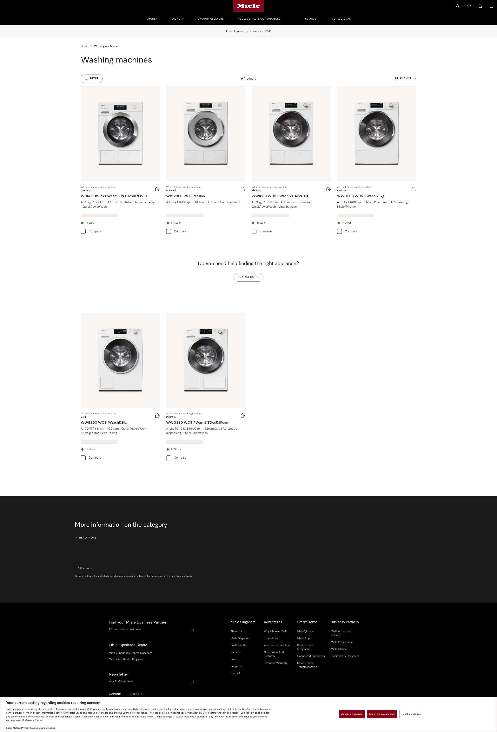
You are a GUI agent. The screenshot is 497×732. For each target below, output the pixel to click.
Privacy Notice (29, 728)
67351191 (136, 694)
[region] (248, 714)
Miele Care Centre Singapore (126, 659)
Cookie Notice (47, 728)
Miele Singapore (240, 638)
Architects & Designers (345, 656)
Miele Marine (339, 649)
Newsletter (118, 674)
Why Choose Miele (275, 631)
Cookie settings (412, 714)
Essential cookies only (382, 714)
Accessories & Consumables (259, 19)
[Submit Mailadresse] (192, 682)
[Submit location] (192, 630)
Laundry (178, 19)
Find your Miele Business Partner (137, 622)
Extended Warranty (275, 663)
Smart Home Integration (305, 647)
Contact (235, 673)
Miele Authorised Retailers (341, 633)
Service (310, 19)
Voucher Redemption (277, 645)
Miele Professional (342, 642)
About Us (236, 631)
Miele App (303, 638)
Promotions (271, 638)
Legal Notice (13, 728)
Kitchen (152, 19)
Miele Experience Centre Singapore (130, 653)
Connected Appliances (311, 656)
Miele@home (305, 631)
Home (84, 46)
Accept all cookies (351, 714)
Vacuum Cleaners (211, 19)
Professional (340, 19)
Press (233, 659)
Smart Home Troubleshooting (307, 665)
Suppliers (236, 666)
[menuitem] (154, 18)
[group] (120, 161)
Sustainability (238, 645)
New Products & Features (274, 654)
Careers (235, 652)
